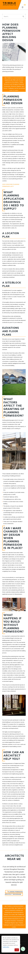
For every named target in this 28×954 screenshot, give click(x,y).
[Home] (9, 3)
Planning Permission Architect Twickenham (14, 893)
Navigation (25, 4)
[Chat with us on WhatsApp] (23, 949)
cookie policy (6, 947)
